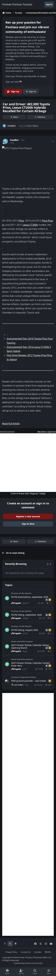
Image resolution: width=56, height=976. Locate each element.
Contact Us (25, 952)
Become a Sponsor (46, 431)
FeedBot (14, 140)
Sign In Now (28, 523)
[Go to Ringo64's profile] (7, 598)
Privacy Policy (11, 952)
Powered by (28, 963)
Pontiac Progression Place (23, 677)
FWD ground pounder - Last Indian (28, 680)
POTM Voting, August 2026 (24, 630)
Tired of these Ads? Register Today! (28, 493)
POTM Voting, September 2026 (26, 614)
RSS (49, 952)
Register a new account (28, 516)
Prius (21, 220)
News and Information (22, 641)
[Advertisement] (28, 462)
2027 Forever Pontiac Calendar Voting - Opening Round (30, 646)
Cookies (37, 952)
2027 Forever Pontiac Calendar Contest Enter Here (30, 664)
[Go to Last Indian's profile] (7, 681)
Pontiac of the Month (21, 593)
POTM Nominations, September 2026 (29, 597)
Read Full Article (11, 423)
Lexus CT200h (30, 224)
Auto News (32, 125)
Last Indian (18, 684)
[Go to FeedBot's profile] (4, 125)
